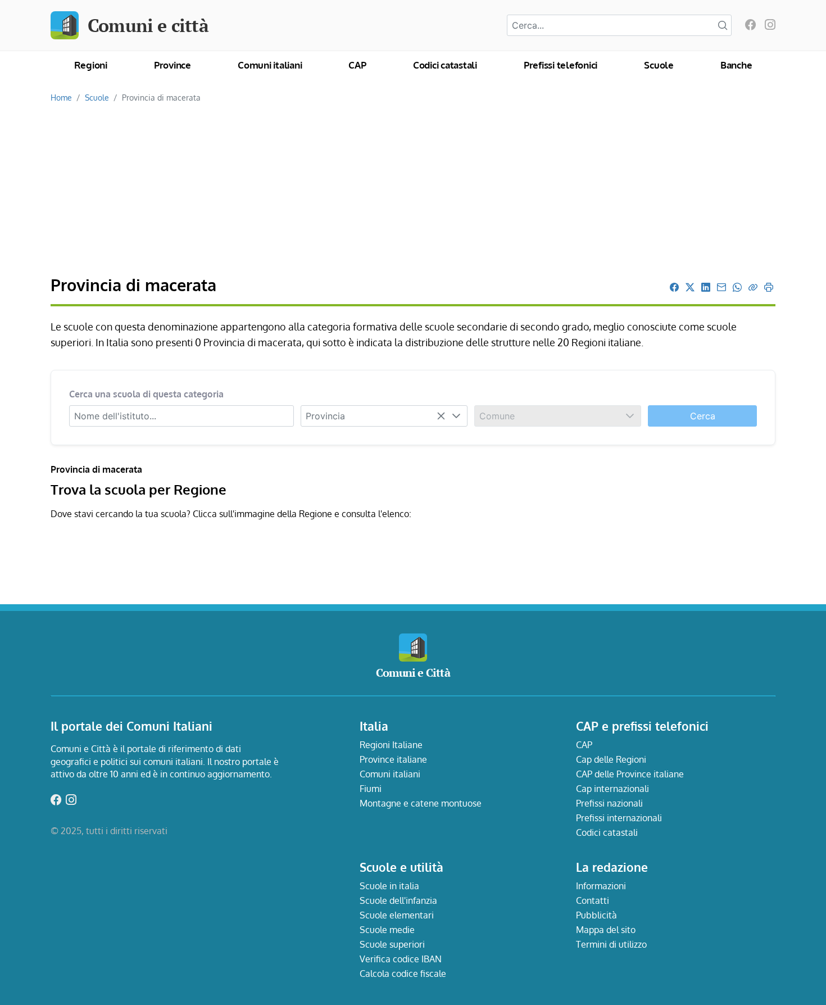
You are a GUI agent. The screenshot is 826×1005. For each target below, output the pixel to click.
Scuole (659, 65)
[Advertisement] (413, 190)
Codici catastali (445, 65)
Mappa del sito (606, 929)
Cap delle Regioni (611, 759)
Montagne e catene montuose (421, 803)
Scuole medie (387, 929)
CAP (357, 65)
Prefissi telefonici (560, 65)
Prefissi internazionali (619, 817)
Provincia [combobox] (325, 416)
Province (172, 65)
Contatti (592, 900)
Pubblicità (596, 915)
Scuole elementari (397, 915)
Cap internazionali (612, 788)
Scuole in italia (389, 885)
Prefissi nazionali (609, 803)
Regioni (90, 65)
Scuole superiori (392, 944)
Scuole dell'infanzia (398, 900)
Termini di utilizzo (611, 944)
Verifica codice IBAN (401, 959)
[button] (456, 416)
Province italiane (393, 759)
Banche (736, 65)
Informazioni (601, 885)
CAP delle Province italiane (630, 774)
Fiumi (371, 788)
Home (61, 97)
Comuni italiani (270, 65)
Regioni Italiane (391, 744)
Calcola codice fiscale (403, 973)
